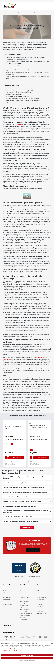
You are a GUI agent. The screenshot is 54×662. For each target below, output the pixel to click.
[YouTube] (7, 629)
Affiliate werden (40, 611)
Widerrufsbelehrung (24, 595)
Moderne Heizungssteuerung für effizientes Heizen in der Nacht (23, 100)
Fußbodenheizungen (22, 283)
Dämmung (34, 260)
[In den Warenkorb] (6, 457)
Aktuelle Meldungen (41, 597)
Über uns (39, 585)
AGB (21, 590)
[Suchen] (47, 6)
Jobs (38, 590)
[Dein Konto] (48, 6)
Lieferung (5, 592)
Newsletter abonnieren (33, 550)
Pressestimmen (40, 602)
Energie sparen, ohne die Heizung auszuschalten (19, 93)
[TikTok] (16, 629)
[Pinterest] (19, 629)
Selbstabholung (6, 595)
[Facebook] (4, 629)
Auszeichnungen (41, 599)
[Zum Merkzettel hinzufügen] (22, 421)
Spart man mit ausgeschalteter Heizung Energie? (19, 91)
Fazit (7, 102)
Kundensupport (6, 588)
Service (5, 590)
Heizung (19, 125)
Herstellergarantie (24, 622)
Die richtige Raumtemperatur (14, 95)
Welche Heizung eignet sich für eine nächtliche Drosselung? (22, 98)
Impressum (22, 588)
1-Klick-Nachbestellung (42, 613)
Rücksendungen (7, 597)
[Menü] (3, 6)
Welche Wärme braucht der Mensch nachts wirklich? (20, 89)
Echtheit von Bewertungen (26, 613)
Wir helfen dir (6, 585)
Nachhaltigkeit (40, 606)
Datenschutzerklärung (25, 592)
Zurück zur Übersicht (27, 527)
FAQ (4, 606)
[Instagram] (10, 629)
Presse (38, 595)
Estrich (9, 294)
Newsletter (39, 604)
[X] (13, 629)
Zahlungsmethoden (7, 604)
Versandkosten (14, 461)
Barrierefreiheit (23, 619)
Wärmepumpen (35, 283)
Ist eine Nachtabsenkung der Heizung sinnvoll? (18, 96)
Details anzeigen (16, 457)
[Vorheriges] (2, 443)
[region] (27, 443)
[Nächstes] (52, 443)
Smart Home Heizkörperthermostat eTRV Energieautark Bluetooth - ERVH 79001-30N (39, 438)
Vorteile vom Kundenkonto (43, 609)
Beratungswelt (6, 599)
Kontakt (38, 592)
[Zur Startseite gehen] (10, 6)
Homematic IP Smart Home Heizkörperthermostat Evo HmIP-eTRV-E (14, 438)
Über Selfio (39, 588)
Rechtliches (23, 585)
